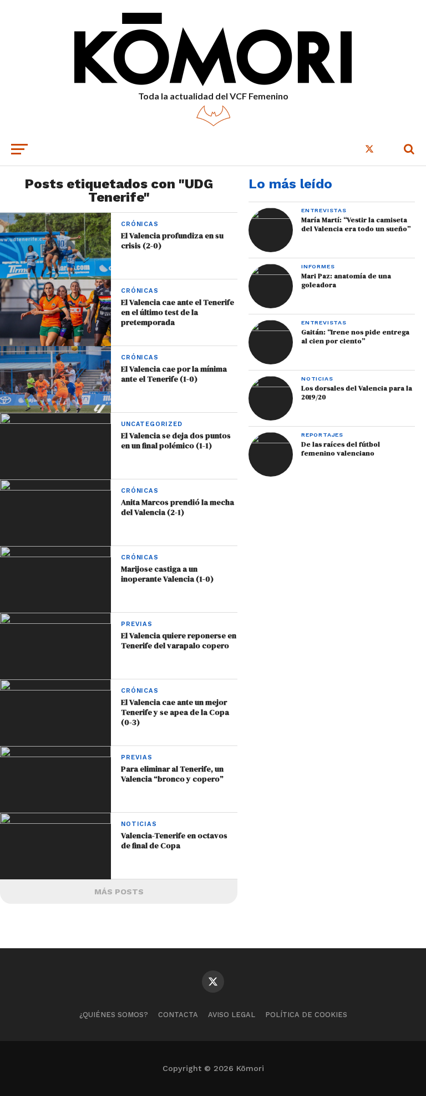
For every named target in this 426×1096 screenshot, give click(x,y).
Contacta (178, 1014)
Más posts (119, 891)
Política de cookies (306, 1014)
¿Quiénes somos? (113, 1014)
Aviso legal (231, 1014)
